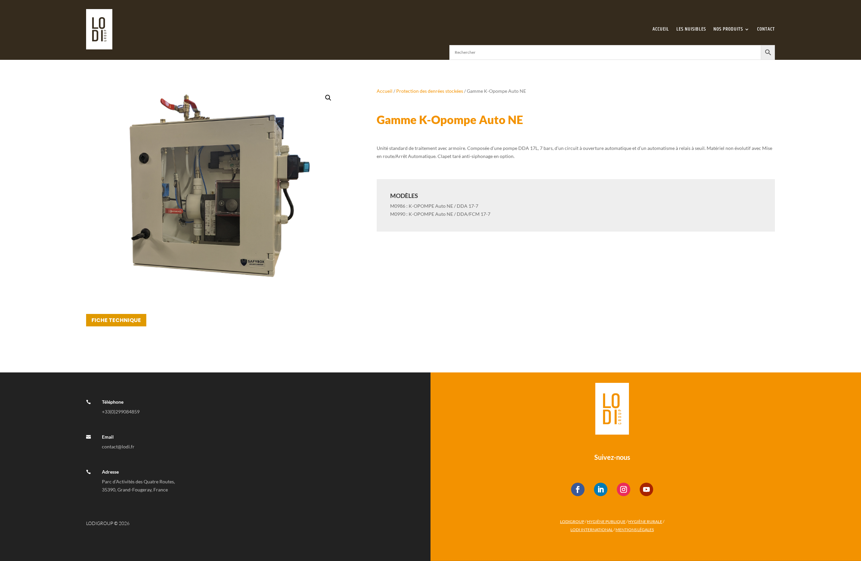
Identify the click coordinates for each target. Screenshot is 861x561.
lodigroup (572, 521)
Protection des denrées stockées (429, 91)
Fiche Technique (116, 320)
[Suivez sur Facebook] (578, 489)
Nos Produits (728, 29)
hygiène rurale (645, 521)
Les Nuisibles (691, 29)
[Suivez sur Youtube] (646, 489)
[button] (328, 98)
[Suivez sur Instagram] (623, 489)
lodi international (591, 529)
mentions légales (634, 529)
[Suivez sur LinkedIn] (600, 489)
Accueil (660, 29)
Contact (766, 29)
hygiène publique (606, 521)
